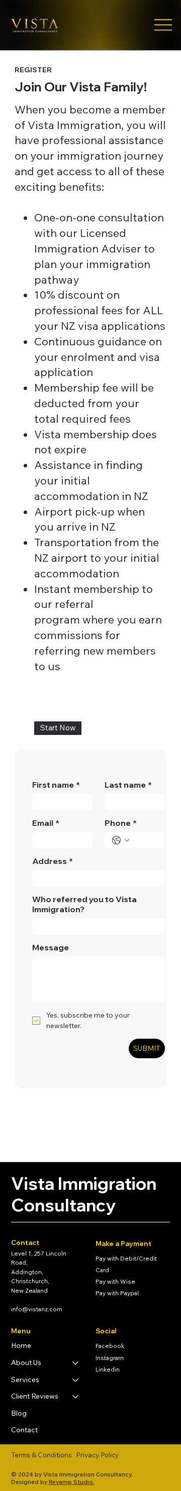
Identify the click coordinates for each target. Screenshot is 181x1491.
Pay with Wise (115, 1281)
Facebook (110, 1345)
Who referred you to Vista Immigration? (84, 904)
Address (52, 861)
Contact (24, 1429)
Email (45, 823)
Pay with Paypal (117, 1293)
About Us (26, 1362)
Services (25, 1379)
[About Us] (75, 1363)
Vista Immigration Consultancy (83, 1194)
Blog (19, 1413)
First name (56, 785)
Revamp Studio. (72, 1481)
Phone (121, 823)
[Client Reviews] (75, 1396)
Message (50, 947)
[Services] (75, 1380)
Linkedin (108, 1369)
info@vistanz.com (36, 1309)
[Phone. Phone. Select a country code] (121, 840)
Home (21, 1345)
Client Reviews (34, 1396)
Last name (128, 785)
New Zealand (29, 1290)
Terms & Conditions (41, 1455)
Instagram (110, 1357)
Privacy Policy (97, 1455)
